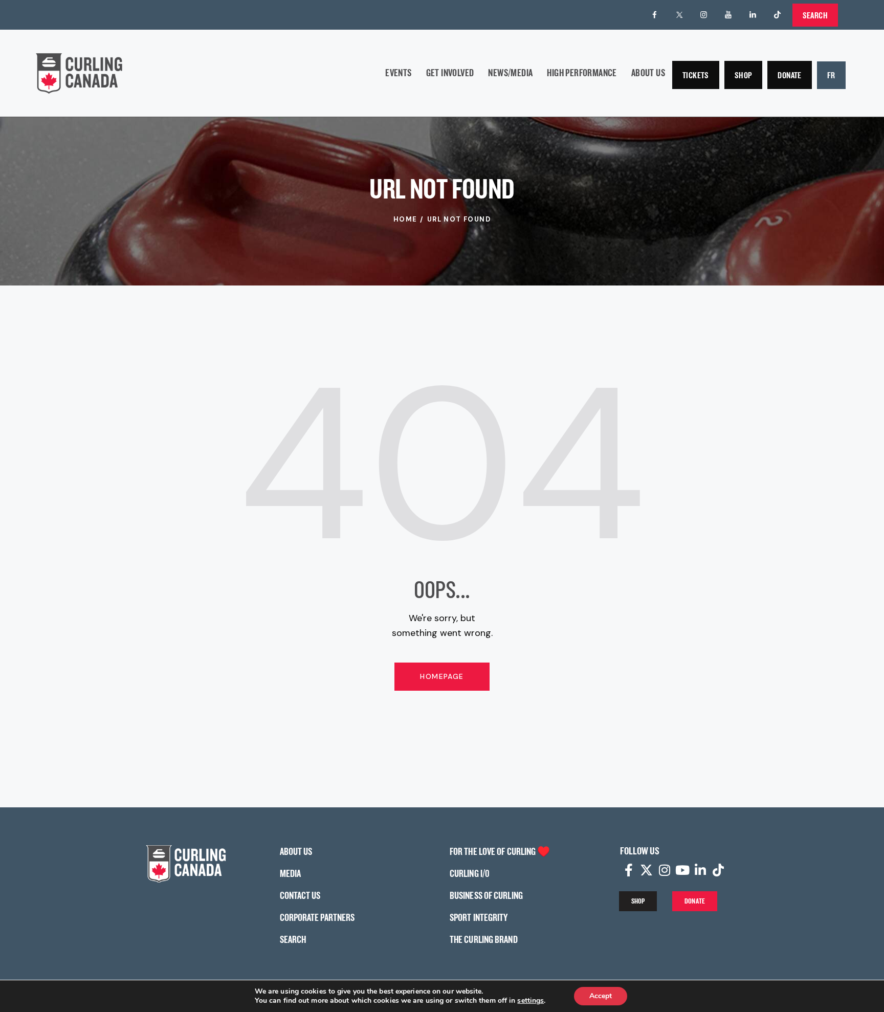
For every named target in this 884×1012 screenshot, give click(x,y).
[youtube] (728, 15)
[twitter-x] (679, 15)
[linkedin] (753, 15)
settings (530, 1000)
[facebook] (655, 15)
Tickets (695, 75)
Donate (789, 75)
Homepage (441, 676)
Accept (600, 996)
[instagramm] (704, 15)
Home (405, 219)
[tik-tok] (777, 15)
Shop (744, 75)
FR (831, 75)
